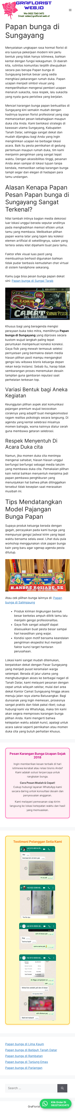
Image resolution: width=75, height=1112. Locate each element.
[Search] (62, 1088)
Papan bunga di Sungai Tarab (32, 281)
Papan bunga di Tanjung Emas (26, 1062)
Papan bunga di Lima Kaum (24, 1044)
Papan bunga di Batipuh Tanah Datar (31, 1050)
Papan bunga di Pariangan (23, 1068)
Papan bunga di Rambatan (24, 1056)
